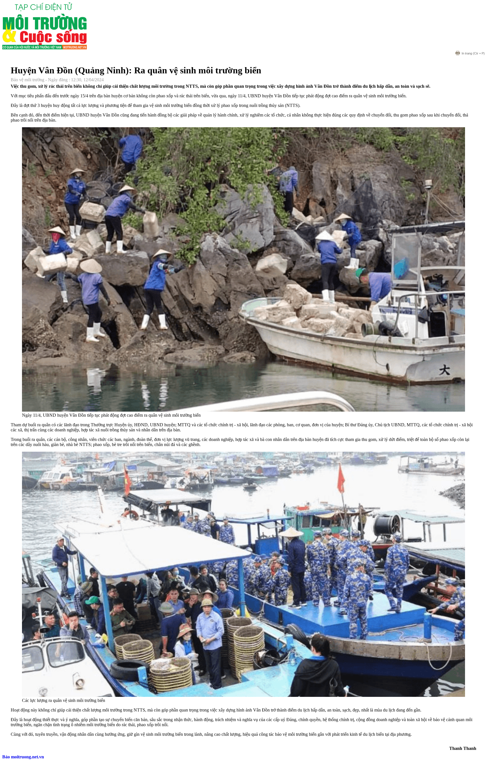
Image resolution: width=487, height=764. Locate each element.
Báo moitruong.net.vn (23, 756)
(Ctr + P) (473, 53)
